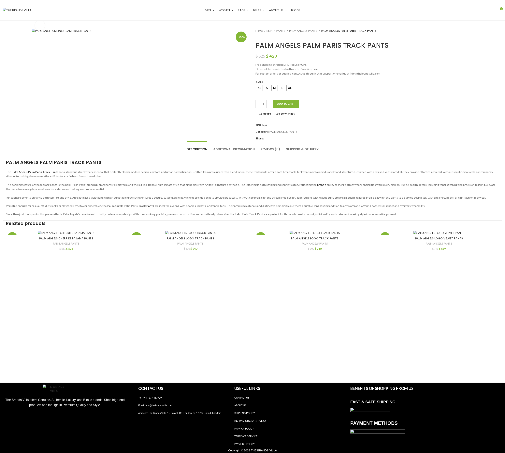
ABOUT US (276, 10)
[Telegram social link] (285, 138)
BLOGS (295, 10)
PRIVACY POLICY (244, 428)
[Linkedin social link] (280, 138)
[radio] (259, 88)
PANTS (281, 30)
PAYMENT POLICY (244, 444)
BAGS (241, 10)
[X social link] (271, 138)
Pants (150, 205)
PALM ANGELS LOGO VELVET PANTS (439, 238)
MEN (208, 10)
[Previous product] (257, 35)
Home (259, 30)
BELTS (257, 10)
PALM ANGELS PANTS (303, 30)
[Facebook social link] (267, 138)
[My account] (492, 10)
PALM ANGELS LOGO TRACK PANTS (190, 238)
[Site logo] (17, 10)
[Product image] (66, 233)
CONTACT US (242, 397)
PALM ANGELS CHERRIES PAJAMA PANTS (66, 238)
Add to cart (286, 103)
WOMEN (224, 10)
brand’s (321, 184)
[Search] (486, 10)
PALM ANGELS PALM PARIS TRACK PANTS (53, 162)
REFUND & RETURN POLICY (250, 420)
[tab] (197, 147)
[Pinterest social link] (276, 138)
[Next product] (265, 35)
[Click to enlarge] (40, 25)
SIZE (259, 81)
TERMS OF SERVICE (245, 436)
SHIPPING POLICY (244, 413)
